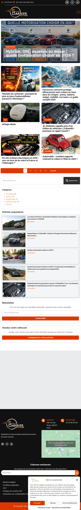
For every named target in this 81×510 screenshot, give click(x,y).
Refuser (53, 503)
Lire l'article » (31, 221)
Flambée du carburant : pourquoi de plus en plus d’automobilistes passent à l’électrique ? (19, 96)
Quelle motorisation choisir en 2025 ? (40, 250)
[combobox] (32, 180)
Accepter (37, 503)
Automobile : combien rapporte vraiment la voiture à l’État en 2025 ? (60, 157)
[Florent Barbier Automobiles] (16, 12)
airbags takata (9, 124)
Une (5, 120)
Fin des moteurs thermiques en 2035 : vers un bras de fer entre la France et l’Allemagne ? (20, 160)
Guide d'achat (10, 47)
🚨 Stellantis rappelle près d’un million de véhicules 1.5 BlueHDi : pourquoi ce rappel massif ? (58, 128)
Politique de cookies (44, 507)
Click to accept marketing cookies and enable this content (60, 444)
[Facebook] (67, 2)
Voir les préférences (69, 503)
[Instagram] (72, 2)
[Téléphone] (62, 420)
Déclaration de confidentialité (61, 507)
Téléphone (70, 420)
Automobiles (10, 199)
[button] (77, 480)
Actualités (7, 83)
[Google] (78, 2)
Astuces (9, 196)
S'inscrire (40, 318)
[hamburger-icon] (79, 12)
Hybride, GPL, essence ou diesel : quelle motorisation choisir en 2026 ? (40, 53)
